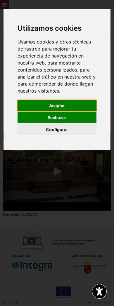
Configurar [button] (57, 129)
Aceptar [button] (57, 105)
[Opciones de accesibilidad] (99, 291)
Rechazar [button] (57, 117)
